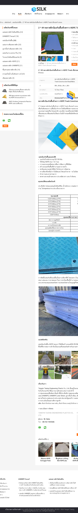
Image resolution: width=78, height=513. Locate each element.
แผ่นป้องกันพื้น (16, 22)
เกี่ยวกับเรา (28, 14)
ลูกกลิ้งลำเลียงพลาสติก (11, 49)
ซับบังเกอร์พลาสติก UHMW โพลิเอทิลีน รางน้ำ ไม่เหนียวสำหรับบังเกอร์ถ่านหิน (31, 484)
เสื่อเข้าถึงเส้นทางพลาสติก (50, 403)
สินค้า (20, 14)
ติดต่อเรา (60, 14)
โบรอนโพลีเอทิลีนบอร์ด (11, 57)
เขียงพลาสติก (7, 78)
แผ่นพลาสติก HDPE (9, 61)
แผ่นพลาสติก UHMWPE (11, 66)
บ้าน (13, 14)
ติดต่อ (74, 64)
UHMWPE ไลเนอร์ (9, 36)
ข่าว (67, 14)
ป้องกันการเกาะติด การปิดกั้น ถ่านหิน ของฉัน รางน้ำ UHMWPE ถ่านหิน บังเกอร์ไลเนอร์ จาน (32, 489)
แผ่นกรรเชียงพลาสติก (10, 45)
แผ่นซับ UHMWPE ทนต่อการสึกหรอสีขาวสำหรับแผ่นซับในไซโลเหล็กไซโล (32, 494)
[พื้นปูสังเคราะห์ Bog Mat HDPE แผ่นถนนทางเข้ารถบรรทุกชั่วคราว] (62, 449)
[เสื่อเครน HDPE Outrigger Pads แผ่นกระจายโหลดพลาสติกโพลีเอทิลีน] (45, 449)
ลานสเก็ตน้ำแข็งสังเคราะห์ (12, 74)
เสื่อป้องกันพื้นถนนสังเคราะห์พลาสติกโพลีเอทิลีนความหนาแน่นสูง (63, 484)
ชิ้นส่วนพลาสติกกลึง (10, 70)
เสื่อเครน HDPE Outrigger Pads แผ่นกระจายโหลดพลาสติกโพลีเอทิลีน (45, 460)
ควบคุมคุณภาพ (49, 14)
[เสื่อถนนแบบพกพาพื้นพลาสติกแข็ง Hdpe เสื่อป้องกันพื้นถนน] (4, 90)
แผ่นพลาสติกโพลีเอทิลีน (11, 32)
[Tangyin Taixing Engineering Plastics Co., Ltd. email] (5, 121)
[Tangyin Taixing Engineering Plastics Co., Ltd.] (39, 9)
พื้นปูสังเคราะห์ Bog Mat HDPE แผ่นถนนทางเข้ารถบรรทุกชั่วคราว (62, 460)
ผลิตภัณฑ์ (8, 22)
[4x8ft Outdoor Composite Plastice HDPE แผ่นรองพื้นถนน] (4, 102)
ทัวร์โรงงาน (38, 14)
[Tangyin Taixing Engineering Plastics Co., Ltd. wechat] (10, 121)
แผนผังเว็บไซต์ (4, 497)
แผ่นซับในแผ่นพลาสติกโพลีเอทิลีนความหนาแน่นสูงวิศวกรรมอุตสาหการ (62, 492)
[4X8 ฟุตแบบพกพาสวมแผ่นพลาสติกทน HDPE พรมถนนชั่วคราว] (4, 96)
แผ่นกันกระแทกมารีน (10, 53)
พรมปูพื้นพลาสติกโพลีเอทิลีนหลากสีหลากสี (63, 488)
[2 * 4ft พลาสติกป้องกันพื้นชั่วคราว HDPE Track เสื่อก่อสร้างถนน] (52, 43)
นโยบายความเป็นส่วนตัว (13, 509)
